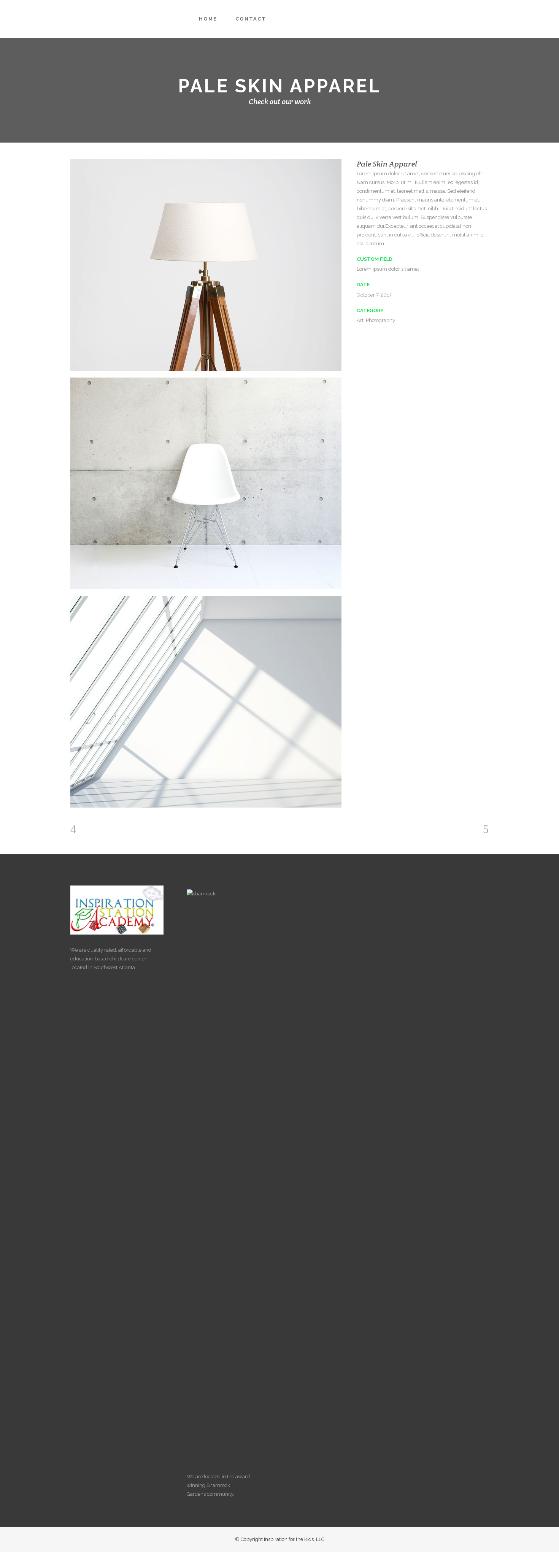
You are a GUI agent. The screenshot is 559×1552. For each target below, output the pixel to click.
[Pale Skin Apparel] (205, 265)
